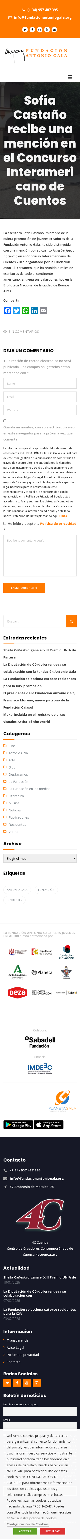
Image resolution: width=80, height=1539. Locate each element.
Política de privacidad (58, 523)
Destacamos (18, 774)
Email (6, 1419)
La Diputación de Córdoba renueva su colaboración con (34, 1293)
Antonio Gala (18, 753)
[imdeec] (40, 1068)
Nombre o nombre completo (20, 1404)
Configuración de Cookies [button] (28, 1524)
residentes (14, 900)
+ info (63, 516)
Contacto (13, 1361)
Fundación (46, 890)
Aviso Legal (15, 1347)
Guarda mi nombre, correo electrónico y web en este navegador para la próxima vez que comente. (39, 433)
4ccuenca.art (46, 1254)
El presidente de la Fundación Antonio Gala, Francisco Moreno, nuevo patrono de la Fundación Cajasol (39, 700)
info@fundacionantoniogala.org (42, 17)
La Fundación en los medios (29, 788)
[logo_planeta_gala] (62, 1101)
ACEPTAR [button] (25, 1531)
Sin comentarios (24, 331)
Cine (12, 745)
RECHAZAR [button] (53, 1531)
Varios (13, 831)
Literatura (16, 796)
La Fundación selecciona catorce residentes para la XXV (39, 1311)
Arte (12, 760)
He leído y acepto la (39, 526)
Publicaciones (19, 817)
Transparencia (17, 1340)
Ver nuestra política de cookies (34, 1518)
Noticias (15, 810)
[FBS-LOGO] (40, 1042)
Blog (12, 767)
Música (14, 803)
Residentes (17, 824)
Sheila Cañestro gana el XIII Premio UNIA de (39, 1277)
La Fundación (18, 781)
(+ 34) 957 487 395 (42, 9)
